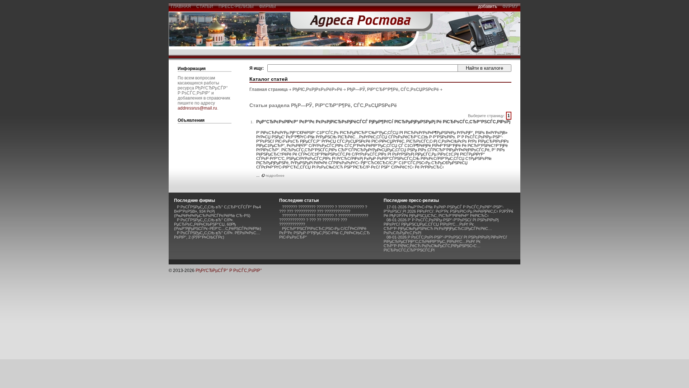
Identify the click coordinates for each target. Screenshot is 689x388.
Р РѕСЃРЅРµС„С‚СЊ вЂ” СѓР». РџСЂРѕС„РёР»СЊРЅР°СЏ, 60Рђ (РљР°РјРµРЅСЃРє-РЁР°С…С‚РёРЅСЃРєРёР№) (217, 224)
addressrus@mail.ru (197, 108)
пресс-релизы (236, 6)
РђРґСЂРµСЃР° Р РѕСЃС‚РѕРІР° (229, 270)
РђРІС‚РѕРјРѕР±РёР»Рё (317, 89)
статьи (204, 6)
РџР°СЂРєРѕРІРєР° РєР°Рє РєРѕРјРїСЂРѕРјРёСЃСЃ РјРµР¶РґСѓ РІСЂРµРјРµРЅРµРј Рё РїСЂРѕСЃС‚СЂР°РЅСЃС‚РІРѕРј (383, 121)
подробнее (275, 175)
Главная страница (268, 89)
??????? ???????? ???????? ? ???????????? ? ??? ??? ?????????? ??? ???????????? (323, 209)
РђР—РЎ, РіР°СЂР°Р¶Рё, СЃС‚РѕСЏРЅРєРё (393, 89)
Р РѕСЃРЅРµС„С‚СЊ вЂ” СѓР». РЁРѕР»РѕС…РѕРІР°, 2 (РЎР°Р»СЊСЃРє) (217, 235)
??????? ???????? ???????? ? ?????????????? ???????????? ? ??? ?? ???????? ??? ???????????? (323, 219)
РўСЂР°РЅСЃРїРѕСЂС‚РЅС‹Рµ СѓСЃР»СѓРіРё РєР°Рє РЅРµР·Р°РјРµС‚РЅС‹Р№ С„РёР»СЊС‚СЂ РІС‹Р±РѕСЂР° (324, 232)
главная (181, 6)
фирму (510, 6)
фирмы (267, 6)
